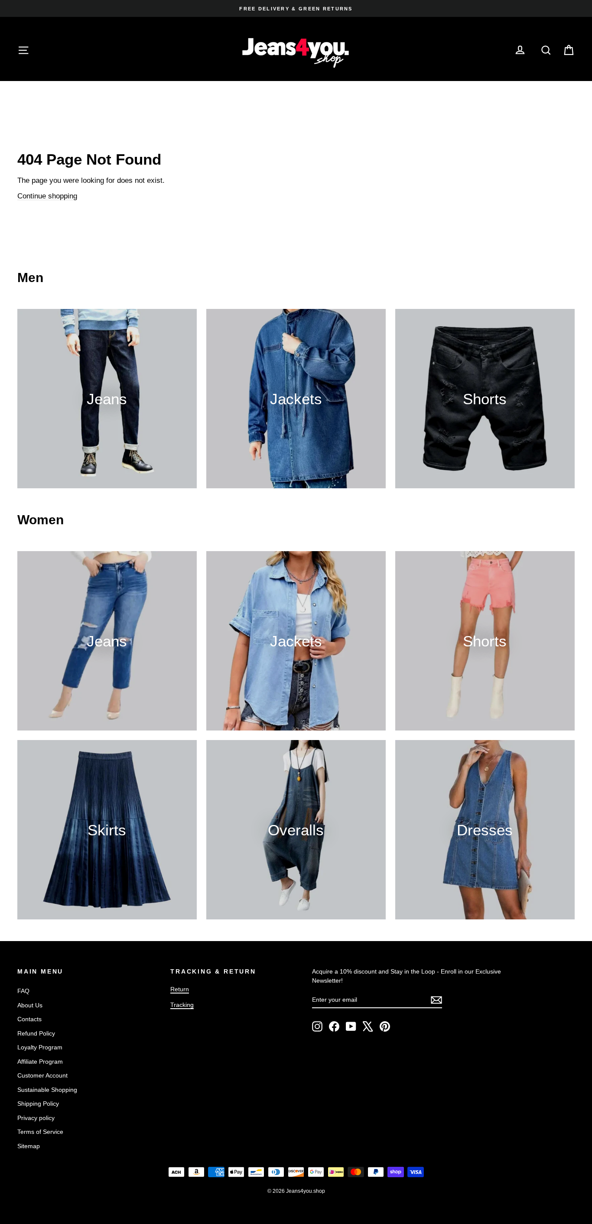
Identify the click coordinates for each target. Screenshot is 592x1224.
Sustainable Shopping (47, 1089)
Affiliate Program (40, 1061)
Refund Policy (36, 1033)
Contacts (29, 1019)
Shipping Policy (38, 1103)
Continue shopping (47, 196)
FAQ (23, 990)
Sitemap (28, 1146)
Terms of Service (40, 1131)
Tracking (182, 1004)
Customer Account (42, 1075)
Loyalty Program (39, 1047)
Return (179, 989)
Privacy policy (36, 1117)
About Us (29, 1005)
